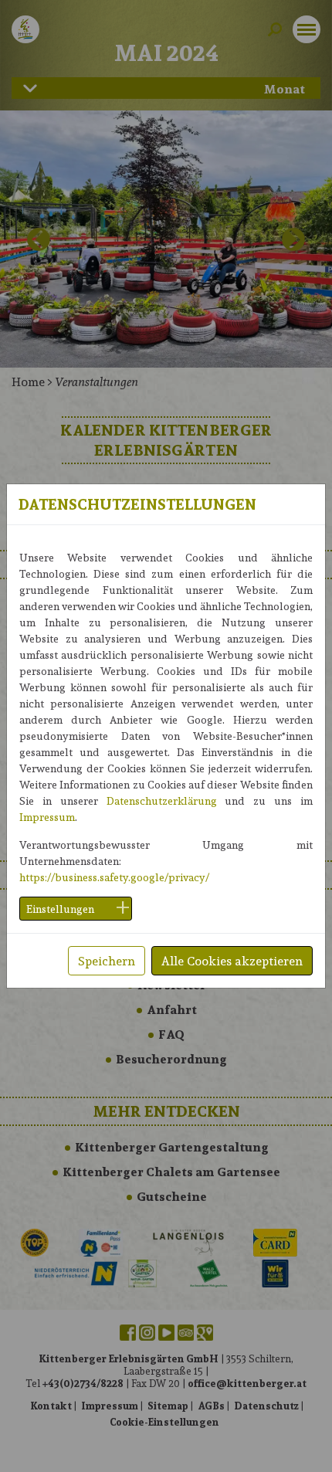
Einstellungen (60, 908)
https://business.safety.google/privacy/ (114, 877)
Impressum (47, 816)
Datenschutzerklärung (162, 800)
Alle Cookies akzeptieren (232, 960)
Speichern (106, 960)
